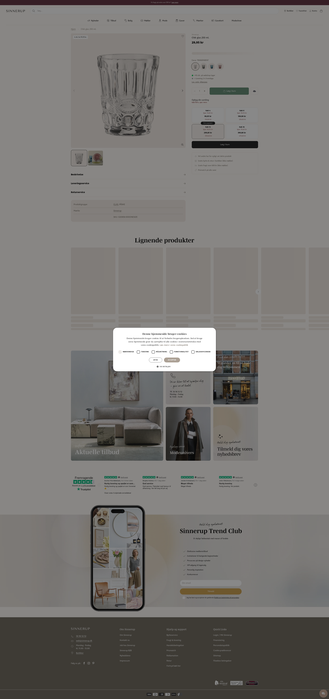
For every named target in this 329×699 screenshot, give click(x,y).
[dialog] (164, 349)
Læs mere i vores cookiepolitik (174, 345)
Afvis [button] (155, 360)
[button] (164, 366)
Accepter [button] (172, 360)
